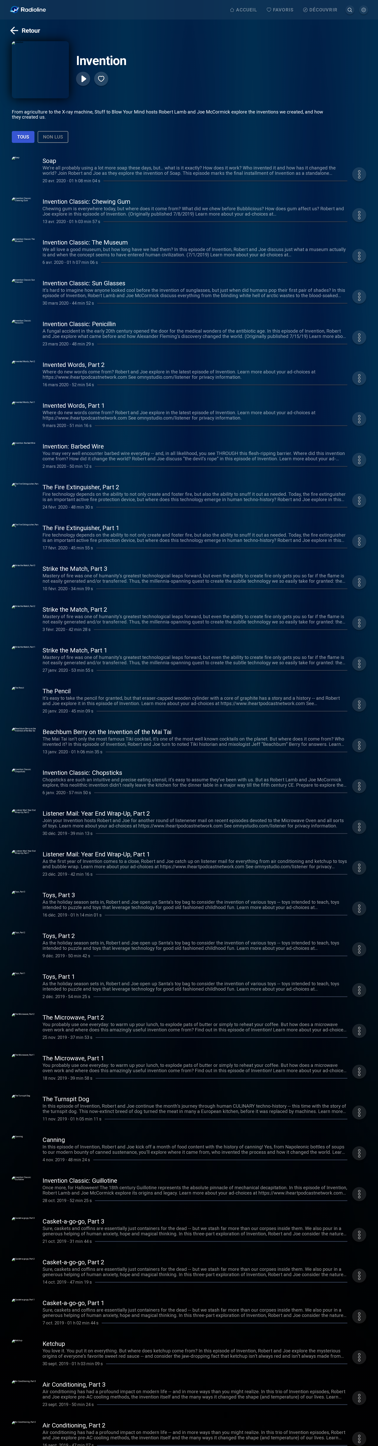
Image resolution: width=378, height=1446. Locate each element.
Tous (23, 137)
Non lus (53, 137)
